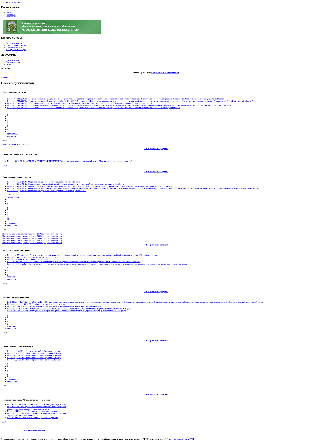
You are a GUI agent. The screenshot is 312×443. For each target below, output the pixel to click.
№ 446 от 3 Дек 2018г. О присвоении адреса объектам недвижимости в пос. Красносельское (46, 191)
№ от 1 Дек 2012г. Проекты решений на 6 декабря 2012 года (33, 360)
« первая (10, 195)
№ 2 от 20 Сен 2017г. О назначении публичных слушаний (32, 418)
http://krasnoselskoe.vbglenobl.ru (165, 73)
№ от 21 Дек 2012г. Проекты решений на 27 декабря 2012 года (34, 353)
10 (8, 217)
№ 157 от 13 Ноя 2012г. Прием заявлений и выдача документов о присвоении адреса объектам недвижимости (54, 306)
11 (8, 219)
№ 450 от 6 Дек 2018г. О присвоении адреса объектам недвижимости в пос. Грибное (43, 182)
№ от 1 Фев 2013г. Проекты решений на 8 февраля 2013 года (34, 351)
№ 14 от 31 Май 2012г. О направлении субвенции (29, 259)
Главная (4, 77)
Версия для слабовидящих (14, 2)
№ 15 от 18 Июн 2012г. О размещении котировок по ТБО (32, 257)
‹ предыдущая (13, 197)
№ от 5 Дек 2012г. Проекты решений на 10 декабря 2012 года (34, 355)
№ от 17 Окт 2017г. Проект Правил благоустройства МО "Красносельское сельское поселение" (36, 414)
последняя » (12, 136)
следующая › (12, 134)
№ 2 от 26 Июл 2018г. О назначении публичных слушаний (32, 411)
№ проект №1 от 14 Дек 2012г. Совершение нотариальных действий (37, 304)
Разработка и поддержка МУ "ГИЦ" (182, 439)
